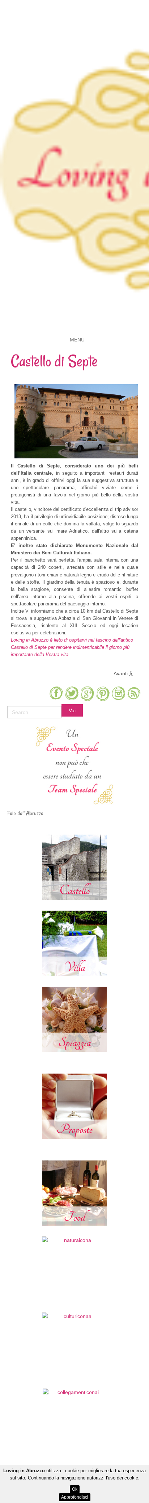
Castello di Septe (54, 360)
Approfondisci (74, 1497)
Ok (74, 1489)
